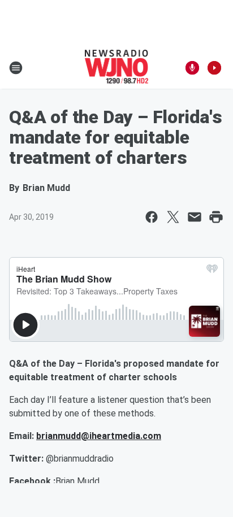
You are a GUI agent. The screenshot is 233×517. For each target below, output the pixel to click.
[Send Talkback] (192, 68)
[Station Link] (117, 68)
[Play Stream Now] (214, 68)
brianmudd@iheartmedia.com (98, 436)
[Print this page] (216, 217)
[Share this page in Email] (194, 217)
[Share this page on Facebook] (151, 217)
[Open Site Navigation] (16, 68)
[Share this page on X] (173, 217)
